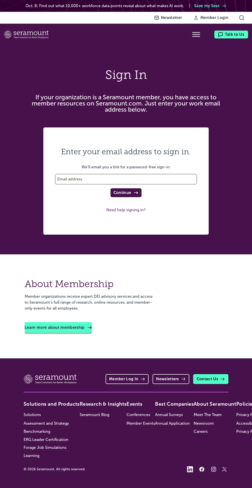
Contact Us (207, 379)
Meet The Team (208, 415)
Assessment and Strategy (46, 423)
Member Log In (123, 379)
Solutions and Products (52, 404)
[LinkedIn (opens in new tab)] (190, 469)
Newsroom (204, 423)
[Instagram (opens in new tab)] (214, 469)
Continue (122, 193)
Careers (201, 431)
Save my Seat (207, 6)
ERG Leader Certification (46, 439)
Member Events (140, 423)
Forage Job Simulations (45, 447)
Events (134, 404)
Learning (31, 455)
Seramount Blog (94, 415)
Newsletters (167, 379)
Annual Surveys (169, 415)
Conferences (138, 415)
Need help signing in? (126, 210)
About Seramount (215, 404)
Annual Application (172, 423)
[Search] (241, 17)
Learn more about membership (55, 327)
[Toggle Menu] (196, 34)
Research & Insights (103, 404)
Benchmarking (37, 431)
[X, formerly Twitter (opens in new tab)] (225, 469)
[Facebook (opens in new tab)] (202, 469)
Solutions (32, 415)
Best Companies (174, 404)
